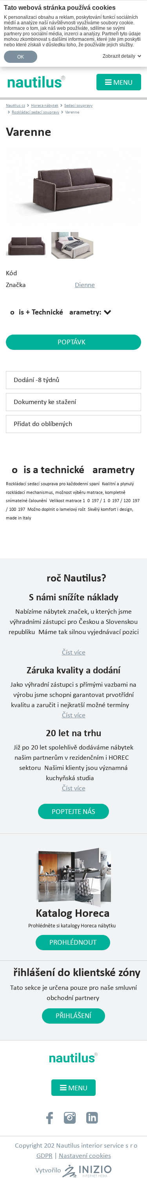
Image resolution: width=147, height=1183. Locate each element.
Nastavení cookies (85, 1156)
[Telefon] (49, 1117)
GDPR (44, 1156)
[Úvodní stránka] (37, 82)
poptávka (74, 342)
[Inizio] (86, 1171)
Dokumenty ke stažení (45, 402)
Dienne (85, 285)
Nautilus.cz (15, 106)
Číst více (73, 652)
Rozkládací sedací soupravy (35, 112)
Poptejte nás (73, 812)
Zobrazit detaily (119, 56)
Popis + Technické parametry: (54, 312)
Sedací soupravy (78, 106)
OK (20, 57)
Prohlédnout (72, 943)
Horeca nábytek (44, 106)
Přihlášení (73, 1016)
